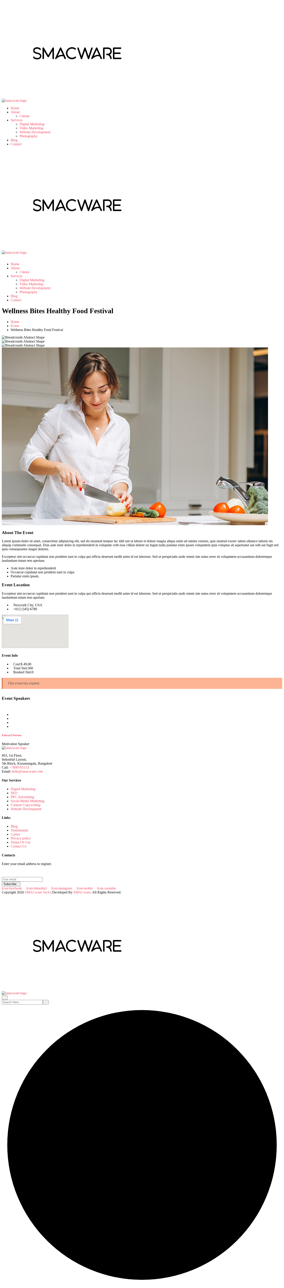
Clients (24, 116)
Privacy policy (21, 838)
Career (15, 834)
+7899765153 (19, 767)
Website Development (35, 132)
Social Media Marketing (27, 801)
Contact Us (18, 846)
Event (15, 326)
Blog (14, 140)
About (15, 112)
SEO (14, 793)
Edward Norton (11, 735)
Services (16, 120)
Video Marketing (31, 128)
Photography (28, 136)
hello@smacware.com (27, 771)
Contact (16, 144)
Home (15, 108)
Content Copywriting (25, 805)
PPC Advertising (22, 797)
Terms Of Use (20, 842)
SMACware (82, 892)
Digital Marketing (32, 124)
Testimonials (19, 830)
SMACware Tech (37, 892)
